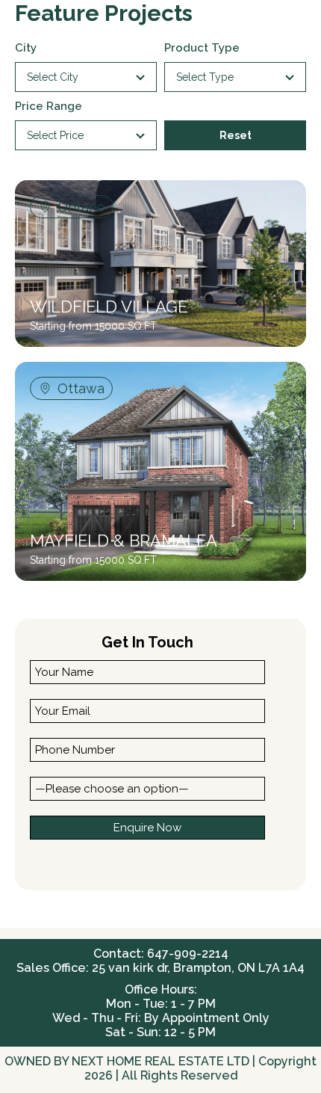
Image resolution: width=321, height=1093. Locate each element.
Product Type (202, 48)
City (26, 48)
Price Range (48, 106)
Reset (235, 135)
